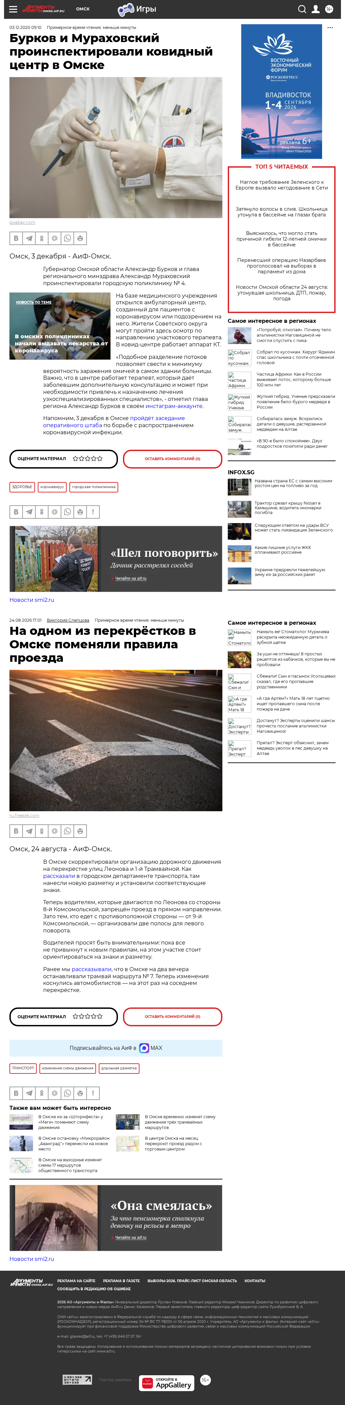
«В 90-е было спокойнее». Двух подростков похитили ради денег (292, 443)
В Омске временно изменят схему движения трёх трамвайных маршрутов (180, 1122)
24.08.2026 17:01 (25, 620)
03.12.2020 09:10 (25, 27)
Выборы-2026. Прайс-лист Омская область (192, 1281)
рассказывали (92, 969)
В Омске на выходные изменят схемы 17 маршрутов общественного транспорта (70, 1165)
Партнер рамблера (115, 1380)
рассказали (59, 876)
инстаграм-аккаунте (174, 406)
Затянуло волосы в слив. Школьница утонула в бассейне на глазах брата (281, 212)
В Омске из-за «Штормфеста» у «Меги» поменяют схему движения (70, 1122)
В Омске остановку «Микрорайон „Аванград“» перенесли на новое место (73, 1144)
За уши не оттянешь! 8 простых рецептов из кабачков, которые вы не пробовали (296, 659)
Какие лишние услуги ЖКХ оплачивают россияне (283, 550)
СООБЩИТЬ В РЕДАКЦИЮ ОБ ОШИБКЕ (94, 1289)
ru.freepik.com (24, 815)
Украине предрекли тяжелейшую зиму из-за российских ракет (290, 572)
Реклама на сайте (76, 1281)
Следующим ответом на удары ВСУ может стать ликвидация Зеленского (294, 528)
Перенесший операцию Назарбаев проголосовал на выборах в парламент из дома (281, 266)
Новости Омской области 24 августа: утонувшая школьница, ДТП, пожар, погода (282, 293)
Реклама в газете (121, 1281)
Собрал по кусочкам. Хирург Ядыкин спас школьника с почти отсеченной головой (296, 357)
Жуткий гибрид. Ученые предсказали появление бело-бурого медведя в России (296, 402)
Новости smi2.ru (31, 600)
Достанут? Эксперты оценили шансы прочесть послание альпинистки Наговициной (296, 726)
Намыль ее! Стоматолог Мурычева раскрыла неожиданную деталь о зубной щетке (293, 637)
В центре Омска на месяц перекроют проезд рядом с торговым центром (173, 1144)
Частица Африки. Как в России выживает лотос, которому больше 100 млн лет (294, 379)
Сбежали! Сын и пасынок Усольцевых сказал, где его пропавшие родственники (296, 681)
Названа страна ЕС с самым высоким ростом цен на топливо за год (293, 483)
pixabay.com (22, 222)
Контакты (255, 1281)
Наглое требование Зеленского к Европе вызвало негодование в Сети (282, 185)
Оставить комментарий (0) (172, 459)
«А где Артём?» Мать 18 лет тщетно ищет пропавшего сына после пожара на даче (293, 704)
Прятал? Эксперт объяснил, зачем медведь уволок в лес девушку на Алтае (292, 748)
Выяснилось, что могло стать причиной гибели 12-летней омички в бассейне (282, 239)
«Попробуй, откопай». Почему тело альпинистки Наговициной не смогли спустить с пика (294, 335)
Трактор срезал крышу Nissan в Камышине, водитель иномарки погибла (288, 508)
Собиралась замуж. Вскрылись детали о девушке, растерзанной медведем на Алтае (291, 424)
